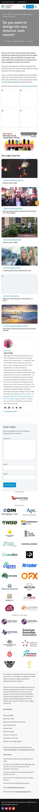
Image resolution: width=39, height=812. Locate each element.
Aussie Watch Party (9, 725)
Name (5, 464)
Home (4, 14)
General (10, 14)
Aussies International (10, 735)
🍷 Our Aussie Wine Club (8, 2)
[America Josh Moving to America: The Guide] (7, 6)
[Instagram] (10, 808)
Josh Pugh (8, 41)
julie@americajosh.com (13, 82)
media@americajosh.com (22, 791)
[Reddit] (13, 808)
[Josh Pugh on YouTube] (20, 407)
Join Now (30, 7)
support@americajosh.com (16, 787)
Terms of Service (25, 750)
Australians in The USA (10, 738)
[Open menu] (36, 7)
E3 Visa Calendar (8, 731)
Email (5, 474)
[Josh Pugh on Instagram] (12, 407)
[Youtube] (6, 808)
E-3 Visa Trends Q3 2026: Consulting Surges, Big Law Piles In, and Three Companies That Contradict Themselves (18, 767)
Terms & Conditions (8, 802)
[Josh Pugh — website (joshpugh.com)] (5, 407)
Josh (15, 372)
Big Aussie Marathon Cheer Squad (14, 722)
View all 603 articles (11, 411)
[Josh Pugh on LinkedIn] (9, 407)
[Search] (24, 7)
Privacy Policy (12, 750)
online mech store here (29, 86)
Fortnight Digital (16, 741)
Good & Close (7, 728)
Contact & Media (21, 2)
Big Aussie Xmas (8, 719)
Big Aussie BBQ (8, 715)
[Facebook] (2, 808)
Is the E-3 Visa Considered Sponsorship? (16, 783)
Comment (7, 438)
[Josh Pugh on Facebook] (16, 407)
